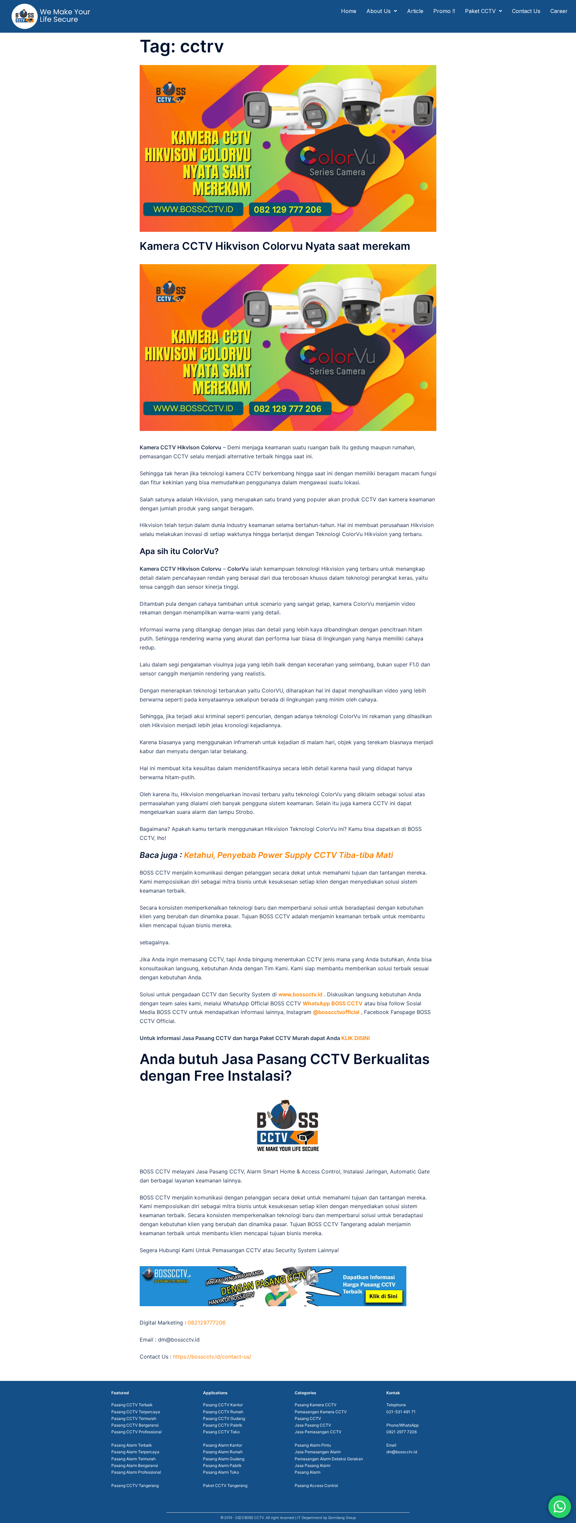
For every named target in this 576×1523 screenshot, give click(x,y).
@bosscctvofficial (336, 1012)
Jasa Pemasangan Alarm (318, 1451)
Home (348, 11)
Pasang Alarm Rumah (223, 1451)
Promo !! (444, 11)
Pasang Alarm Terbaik (131, 1445)
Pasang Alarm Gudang (223, 1458)
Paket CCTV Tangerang (225, 1485)
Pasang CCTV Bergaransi (135, 1425)
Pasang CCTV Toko (221, 1431)
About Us (378, 11)
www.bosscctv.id (300, 994)
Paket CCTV (480, 11)
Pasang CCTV (308, 1418)
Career (559, 11)
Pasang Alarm (307, 1472)
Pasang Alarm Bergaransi (134, 1465)
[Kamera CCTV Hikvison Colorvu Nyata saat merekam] (288, 147)
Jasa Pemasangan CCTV (318, 1431)
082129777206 (207, 1322)
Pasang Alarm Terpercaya (135, 1451)
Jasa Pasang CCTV (313, 1425)
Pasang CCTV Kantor (223, 1404)
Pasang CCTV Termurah (133, 1418)
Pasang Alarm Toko (221, 1472)
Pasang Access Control (316, 1485)
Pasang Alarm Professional (136, 1472)
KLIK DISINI (355, 1038)
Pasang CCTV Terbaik (132, 1404)
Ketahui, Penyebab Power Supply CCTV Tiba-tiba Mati (288, 855)
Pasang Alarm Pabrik (222, 1465)
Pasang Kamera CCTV (315, 1404)
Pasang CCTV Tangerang (135, 1485)
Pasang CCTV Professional (136, 1431)
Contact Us (526, 11)
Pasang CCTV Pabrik (222, 1425)
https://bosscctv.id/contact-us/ (212, 1356)
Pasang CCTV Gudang (224, 1418)
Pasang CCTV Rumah (223, 1411)
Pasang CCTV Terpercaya (135, 1411)
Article (415, 11)
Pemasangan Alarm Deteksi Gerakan (329, 1458)
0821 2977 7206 (401, 1431)
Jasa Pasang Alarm (312, 1465)
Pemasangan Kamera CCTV (321, 1411)
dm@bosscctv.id (401, 1451)
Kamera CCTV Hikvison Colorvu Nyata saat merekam (275, 245)
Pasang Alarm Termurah (133, 1458)
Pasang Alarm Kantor (222, 1445)
